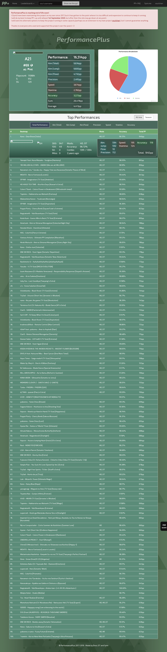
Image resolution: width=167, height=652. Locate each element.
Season (148, 117)
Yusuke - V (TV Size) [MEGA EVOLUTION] (36, 266)
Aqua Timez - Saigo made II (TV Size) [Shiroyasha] (40, 358)
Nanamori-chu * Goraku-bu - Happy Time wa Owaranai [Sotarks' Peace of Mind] (52, 170)
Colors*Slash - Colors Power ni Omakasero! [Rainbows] (43, 535)
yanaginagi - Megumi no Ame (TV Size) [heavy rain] (40, 489)
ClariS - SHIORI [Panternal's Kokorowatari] (37, 310)
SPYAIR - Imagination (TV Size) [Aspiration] (37, 204)
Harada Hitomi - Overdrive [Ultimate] (35, 228)
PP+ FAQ (137, 3)
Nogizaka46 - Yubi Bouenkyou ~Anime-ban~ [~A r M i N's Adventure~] (48, 588)
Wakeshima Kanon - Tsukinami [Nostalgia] (37, 199)
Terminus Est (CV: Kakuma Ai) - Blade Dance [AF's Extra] (43, 305)
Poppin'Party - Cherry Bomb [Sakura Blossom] (38, 416)
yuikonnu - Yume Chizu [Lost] (32, 421)
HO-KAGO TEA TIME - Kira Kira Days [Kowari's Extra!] (41, 184)
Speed (108, 125)
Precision (97, 125)
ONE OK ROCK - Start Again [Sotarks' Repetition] (39, 252)
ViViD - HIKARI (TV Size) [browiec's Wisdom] (38, 498)
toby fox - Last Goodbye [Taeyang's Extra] (37, 281)
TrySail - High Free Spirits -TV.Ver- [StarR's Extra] (40, 469)
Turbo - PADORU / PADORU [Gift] (33, 387)
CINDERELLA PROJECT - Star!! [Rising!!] (35, 540)
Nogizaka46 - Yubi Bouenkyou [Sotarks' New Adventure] (43, 257)
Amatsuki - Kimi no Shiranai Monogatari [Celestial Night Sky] (44, 223)
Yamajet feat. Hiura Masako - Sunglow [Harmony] (40, 160)
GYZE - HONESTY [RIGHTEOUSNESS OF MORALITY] (40, 397)
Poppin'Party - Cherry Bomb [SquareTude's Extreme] (41, 208)
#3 (24, 69)
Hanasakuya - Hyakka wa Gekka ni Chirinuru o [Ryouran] (43, 583)
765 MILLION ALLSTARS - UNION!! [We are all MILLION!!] (42, 165)
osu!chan (159, 3)
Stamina (119, 125)
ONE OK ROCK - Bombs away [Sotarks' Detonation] (40, 622)
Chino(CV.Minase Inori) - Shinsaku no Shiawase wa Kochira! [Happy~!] (48, 544)
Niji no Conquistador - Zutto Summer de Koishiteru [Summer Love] (47, 525)
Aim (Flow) (84, 125)
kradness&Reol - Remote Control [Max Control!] (40, 324)
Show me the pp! (71, 3)
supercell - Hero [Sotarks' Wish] (33, 569)
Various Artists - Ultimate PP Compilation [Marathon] (42, 237)
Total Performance (40, 125)
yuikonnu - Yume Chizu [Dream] (32, 402)
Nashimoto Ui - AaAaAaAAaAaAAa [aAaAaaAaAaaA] (41, 262)
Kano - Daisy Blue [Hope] (30, 484)
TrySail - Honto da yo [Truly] (31, 474)
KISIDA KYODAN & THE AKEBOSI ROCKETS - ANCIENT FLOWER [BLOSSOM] (49, 349)
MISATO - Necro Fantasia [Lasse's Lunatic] (37, 549)
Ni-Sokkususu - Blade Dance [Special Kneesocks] (40, 368)
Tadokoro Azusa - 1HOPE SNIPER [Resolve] (37, 617)
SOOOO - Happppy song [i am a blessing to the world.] (42, 607)
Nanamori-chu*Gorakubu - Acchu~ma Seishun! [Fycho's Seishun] (46, 578)
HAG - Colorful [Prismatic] (30, 573)
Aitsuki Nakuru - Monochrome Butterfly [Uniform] (40, 431)
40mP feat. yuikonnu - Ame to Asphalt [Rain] (38, 329)
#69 (26, 65)
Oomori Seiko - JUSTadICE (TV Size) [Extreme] (38, 339)
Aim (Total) (56, 125)
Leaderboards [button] (27, 3)
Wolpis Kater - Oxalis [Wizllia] (32, 593)
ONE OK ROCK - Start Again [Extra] (34, 344)
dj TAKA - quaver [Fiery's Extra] (32, 392)
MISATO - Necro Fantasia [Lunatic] (34, 175)
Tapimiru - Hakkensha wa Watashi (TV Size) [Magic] (41, 503)
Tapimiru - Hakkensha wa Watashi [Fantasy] (38, 194)
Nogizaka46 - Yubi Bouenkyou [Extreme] (36, 508)
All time (139, 117)
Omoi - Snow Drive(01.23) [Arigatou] (34, 559)
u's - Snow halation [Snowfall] (32, 286)
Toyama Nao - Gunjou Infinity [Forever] (35, 494)
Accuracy (131, 125)
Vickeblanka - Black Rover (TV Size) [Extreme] (38, 291)
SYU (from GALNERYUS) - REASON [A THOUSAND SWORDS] (43, 612)
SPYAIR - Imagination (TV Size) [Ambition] (36, 179)
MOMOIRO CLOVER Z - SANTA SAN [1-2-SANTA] (39, 382)
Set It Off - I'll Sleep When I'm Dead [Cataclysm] (39, 315)
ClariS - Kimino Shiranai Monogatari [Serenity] (38, 334)
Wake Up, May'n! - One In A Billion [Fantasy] (38, 363)
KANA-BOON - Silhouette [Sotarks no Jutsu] (38, 378)
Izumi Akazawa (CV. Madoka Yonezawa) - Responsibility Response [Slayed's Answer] (55, 271)
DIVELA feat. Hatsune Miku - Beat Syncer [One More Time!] (44, 353)
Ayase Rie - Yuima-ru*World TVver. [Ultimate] (38, 426)
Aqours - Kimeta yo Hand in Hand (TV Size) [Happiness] (42, 411)
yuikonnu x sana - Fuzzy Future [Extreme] (37, 631)
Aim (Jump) (70, 125)
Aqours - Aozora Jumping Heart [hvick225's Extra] (40, 440)
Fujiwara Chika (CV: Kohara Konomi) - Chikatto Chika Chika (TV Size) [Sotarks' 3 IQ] (53, 460)
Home (14, 3)
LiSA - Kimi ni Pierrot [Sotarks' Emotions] (36, 450)
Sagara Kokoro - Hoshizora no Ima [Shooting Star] (40, 407)
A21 (28, 58)
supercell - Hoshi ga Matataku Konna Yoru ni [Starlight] (43, 513)
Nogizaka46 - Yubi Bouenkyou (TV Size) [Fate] (38, 213)
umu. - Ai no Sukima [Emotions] (32, 276)
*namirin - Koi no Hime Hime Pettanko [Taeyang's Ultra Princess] (46, 636)
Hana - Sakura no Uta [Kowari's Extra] (35, 627)
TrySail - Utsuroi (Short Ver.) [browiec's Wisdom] (40, 295)
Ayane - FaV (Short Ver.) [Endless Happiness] (38, 530)
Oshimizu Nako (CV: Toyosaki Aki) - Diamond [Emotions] (42, 564)
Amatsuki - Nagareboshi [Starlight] (34, 436)
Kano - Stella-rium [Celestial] (32, 247)
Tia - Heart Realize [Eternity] (32, 598)
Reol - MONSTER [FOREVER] (31, 445)
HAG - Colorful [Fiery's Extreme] (33, 233)
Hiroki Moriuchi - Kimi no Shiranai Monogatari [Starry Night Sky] (45, 242)
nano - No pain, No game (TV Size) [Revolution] (39, 300)
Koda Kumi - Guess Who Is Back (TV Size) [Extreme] (41, 218)
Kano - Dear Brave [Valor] (30, 136)
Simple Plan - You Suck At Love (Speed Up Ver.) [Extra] (42, 465)
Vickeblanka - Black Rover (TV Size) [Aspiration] (39, 320)
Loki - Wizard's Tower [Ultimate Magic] (36, 479)
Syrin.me (147, 3)
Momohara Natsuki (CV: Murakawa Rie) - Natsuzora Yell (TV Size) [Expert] (50, 602)
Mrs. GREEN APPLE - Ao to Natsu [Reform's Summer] (41, 373)
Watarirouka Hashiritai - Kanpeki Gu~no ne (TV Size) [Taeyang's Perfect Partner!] (53, 554)
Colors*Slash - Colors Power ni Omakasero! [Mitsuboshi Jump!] (46, 189)
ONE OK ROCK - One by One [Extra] (34, 455)
